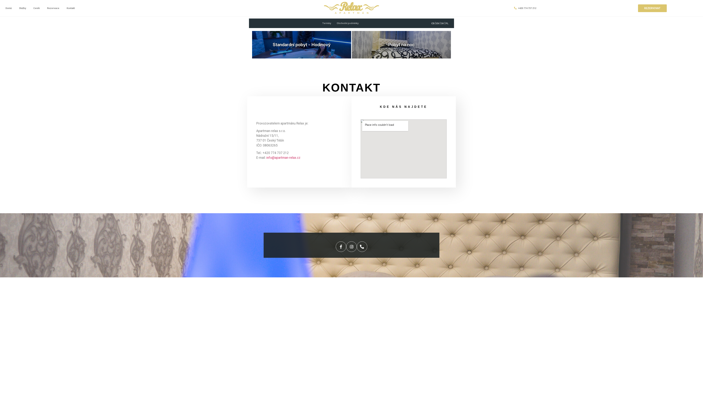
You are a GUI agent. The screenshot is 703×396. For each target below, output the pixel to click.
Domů (8, 8)
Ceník (36, 8)
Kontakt (71, 8)
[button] (652, 8)
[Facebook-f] (341, 246)
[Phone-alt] (362, 246)
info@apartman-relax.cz (283, 158)
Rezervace (53, 8)
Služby (22, 8)
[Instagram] (351, 246)
